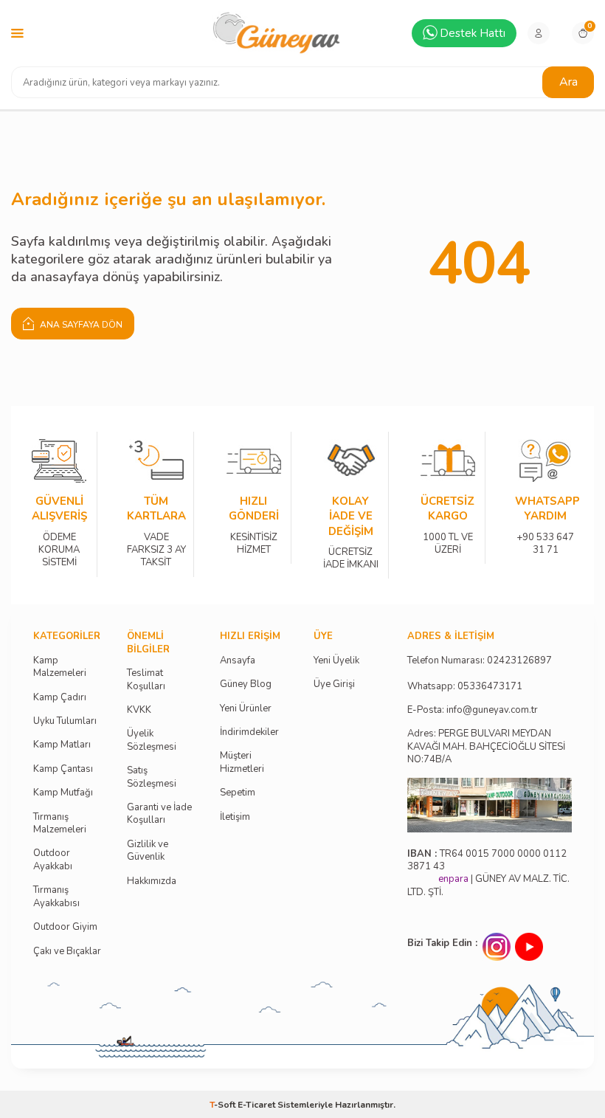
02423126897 (519, 661)
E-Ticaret (256, 1105)
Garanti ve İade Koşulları (159, 814)
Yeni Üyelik (336, 661)
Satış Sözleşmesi (151, 777)
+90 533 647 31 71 (545, 533)
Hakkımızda (151, 881)
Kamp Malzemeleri (59, 667)
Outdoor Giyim (65, 927)
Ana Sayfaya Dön (80, 325)
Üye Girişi (334, 684)
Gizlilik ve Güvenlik (147, 850)
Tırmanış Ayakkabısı (56, 896)
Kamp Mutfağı (63, 793)
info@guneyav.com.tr (492, 710)
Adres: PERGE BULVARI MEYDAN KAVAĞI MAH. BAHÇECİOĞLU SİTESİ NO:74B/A (486, 746)
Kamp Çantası (63, 769)
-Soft (224, 1105)
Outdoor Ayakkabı (52, 859)
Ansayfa (237, 661)
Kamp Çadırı (59, 697)
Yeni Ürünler (246, 709)
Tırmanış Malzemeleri (59, 823)
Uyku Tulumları (65, 721)
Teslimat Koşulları (146, 679)
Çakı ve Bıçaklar (67, 951)
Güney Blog (246, 684)
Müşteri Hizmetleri (242, 762)
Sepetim (237, 793)
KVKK (139, 710)
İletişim (235, 817)
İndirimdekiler (249, 732)
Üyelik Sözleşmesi (151, 740)
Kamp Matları (62, 745)
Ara (568, 82)
